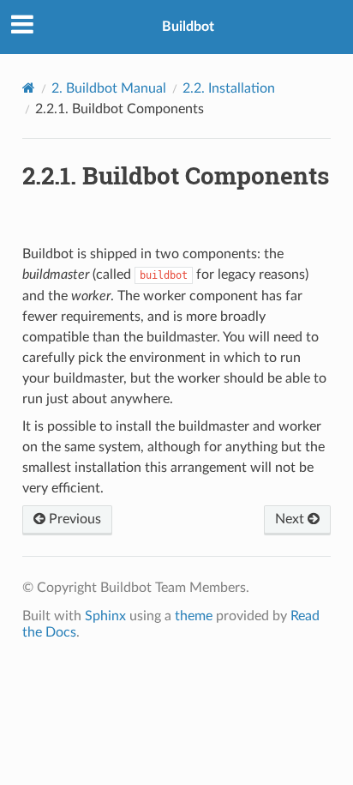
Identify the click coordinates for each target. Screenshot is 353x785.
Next (291, 519)
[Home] (28, 88)
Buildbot (188, 26)
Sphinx (105, 616)
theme (193, 616)
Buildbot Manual (108, 88)
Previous (73, 519)
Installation (228, 88)
